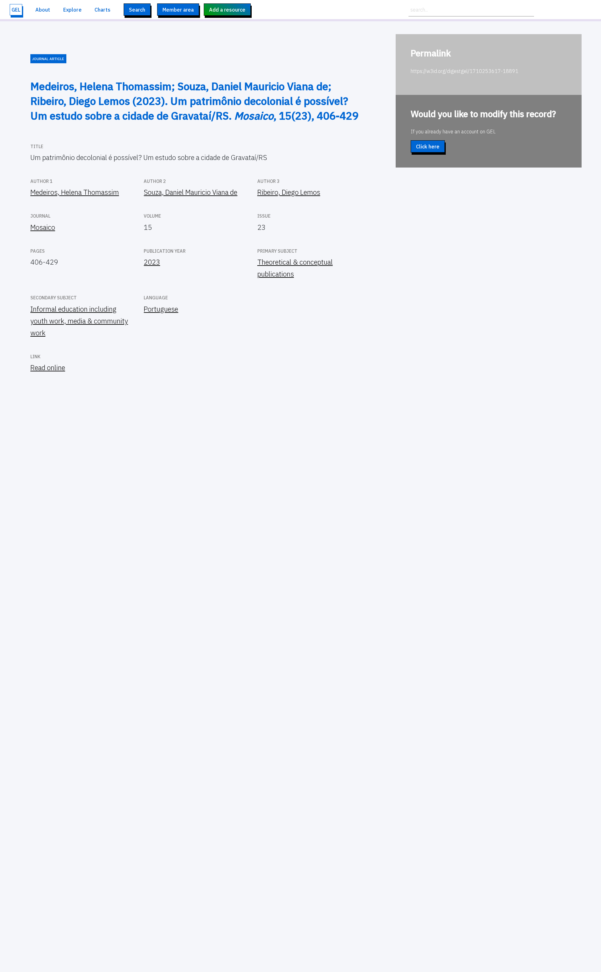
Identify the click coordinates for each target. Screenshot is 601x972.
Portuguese (161, 308)
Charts (102, 10)
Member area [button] (178, 10)
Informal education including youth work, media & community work (79, 320)
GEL (16, 10)
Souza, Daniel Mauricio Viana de (190, 192)
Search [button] (137, 10)
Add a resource (227, 10)
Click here (427, 146)
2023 (152, 261)
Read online (47, 367)
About (42, 10)
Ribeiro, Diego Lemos (288, 192)
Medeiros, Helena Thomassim (74, 192)
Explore (72, 10)
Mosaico (42, 227)
